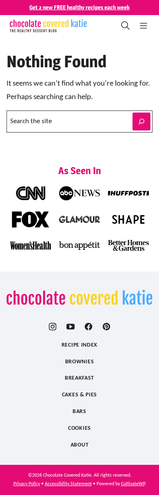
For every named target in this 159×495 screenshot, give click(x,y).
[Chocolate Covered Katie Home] (48, 25)
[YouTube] (71, 327)
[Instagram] (53, 327)
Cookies (79, 428)
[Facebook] (88, 327)
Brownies (79, 362)
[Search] (126, 26)
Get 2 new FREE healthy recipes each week (79, 7)
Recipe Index (79, 345)
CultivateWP (133, 484)
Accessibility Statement (68, 484)
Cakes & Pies (79, 395)
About (80, 445)
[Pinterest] (106, 327)
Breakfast (79, 378)
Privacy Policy (26, 484)
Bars (79, 412)
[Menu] (143, 26)
